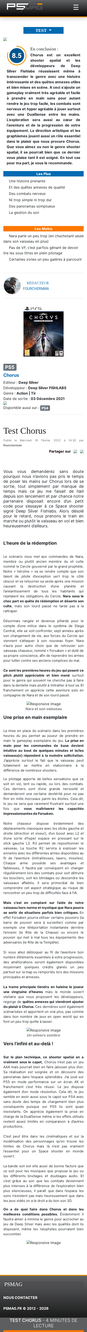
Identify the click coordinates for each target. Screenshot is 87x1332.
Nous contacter (20, 1297)
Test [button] (41, 30)
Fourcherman (12, 445)
